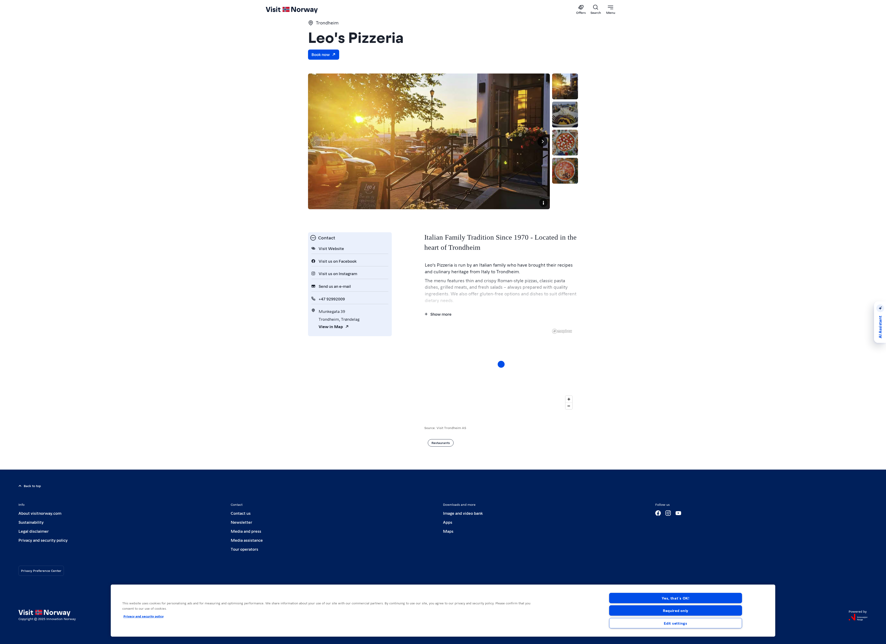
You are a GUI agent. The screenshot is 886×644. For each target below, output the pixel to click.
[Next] (542, 141)
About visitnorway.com (39, 513)
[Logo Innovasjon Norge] (858, 617)
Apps (447, 522)
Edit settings (675, 623)
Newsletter (241, 522)
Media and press (246, 531)
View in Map (331, 326)
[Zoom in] (569, 399)
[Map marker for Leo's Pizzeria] (501, 364)
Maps (448, 531)
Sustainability (31, 522)
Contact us (241, 513)
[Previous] (315, 141)
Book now (320, 54)
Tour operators (244, 549)
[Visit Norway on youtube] (678, 513)
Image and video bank (463, 513)
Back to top (32, 486)
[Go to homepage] (299, 9)
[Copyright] (543, 203)
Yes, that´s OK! (675, 598)
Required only (675, 610)
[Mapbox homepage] (562, 331)
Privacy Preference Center (41, 570)
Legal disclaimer (33, 531)
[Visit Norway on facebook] (658, 513)
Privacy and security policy (43, 540)
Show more (441, 314)
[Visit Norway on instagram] (668, 513)
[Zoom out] (569, 406)
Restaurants (440, 443)
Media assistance (247, 540)
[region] (443, 611)
